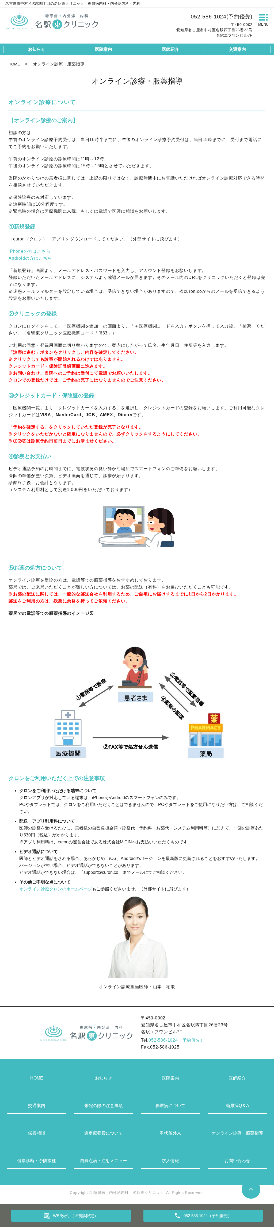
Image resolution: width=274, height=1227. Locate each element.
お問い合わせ (237, 1160)
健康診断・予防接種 (36, 1160)
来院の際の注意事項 (103, 1105)
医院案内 (103, 49)
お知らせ (36, 49)
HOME (14, 64)
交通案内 (237, 49)
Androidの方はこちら (30, 258)
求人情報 (170, 1160)
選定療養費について (103, 1133)
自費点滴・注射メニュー (103, 1160)
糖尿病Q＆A (237, 1105)
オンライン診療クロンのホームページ (55, 889)
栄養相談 (36, 1133)
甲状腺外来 (170, 1133)
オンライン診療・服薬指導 (237, 1133)
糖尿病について (170, 1105)
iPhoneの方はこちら (30, 251)
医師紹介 (170, 49)
